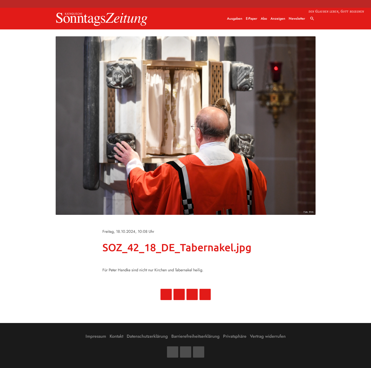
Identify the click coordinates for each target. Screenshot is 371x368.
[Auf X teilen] (179, 294)
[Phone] (198, 352)
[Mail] (185, 352)
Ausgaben (234, 18)
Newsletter (297, 18)
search (312, 18)
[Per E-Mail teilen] (205, 294)
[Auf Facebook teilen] (166, 294)
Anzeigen (278, 18)
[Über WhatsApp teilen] (192, 294)
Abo (264, 18)
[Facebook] (172, 352)
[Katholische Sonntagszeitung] (102, 19)
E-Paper (251, 18)
